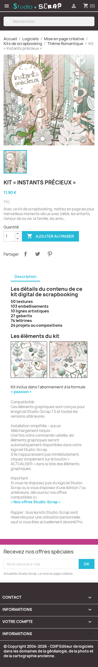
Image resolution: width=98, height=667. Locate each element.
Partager (25, 254)
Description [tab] (25, 276)
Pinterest (49, 254)
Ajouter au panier (50, 236)
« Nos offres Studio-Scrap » (36, 501)
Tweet (37, 254)
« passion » (21, 391)
